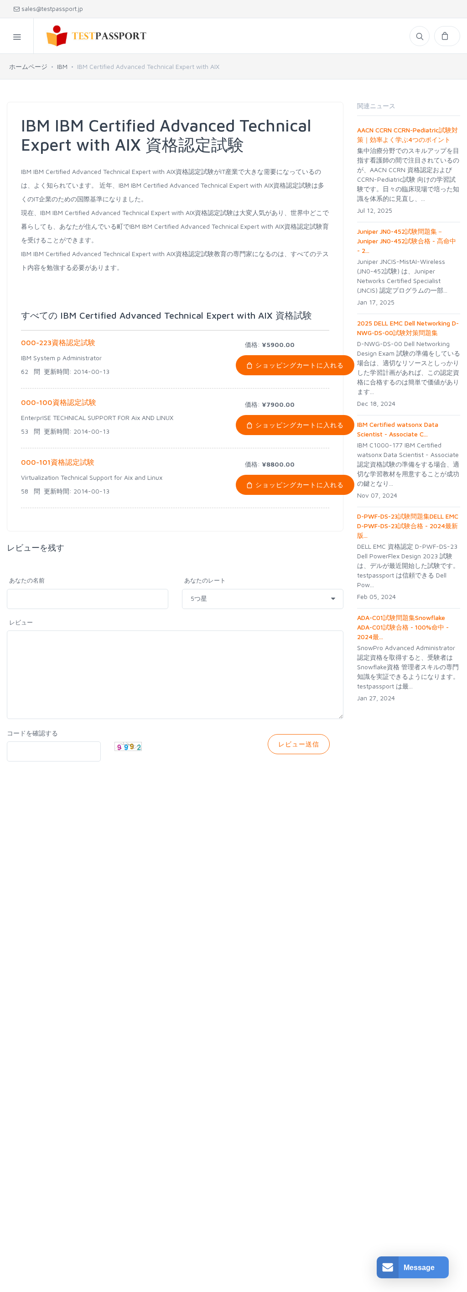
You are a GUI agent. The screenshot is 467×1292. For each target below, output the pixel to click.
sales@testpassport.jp (51, 8)
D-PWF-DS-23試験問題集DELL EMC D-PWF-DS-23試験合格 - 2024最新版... (407, 525)
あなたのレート (205, 580)
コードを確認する (32, 733)
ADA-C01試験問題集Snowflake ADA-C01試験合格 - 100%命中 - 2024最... (403, 627)
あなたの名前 (27, 580)
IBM (62, 66)
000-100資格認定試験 (58, 402)
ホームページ (28, 66)
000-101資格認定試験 (57, 462)
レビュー (21, 622)
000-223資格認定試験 (58, 342)
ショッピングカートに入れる (298, 365)
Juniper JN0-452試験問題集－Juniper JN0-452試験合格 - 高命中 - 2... (406, 240)
